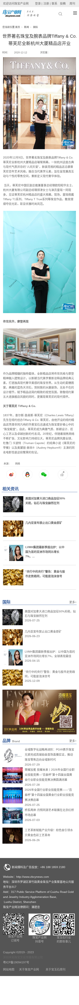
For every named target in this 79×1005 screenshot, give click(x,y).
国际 (35, 27)
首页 (17, 27)
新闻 (26, 27)
